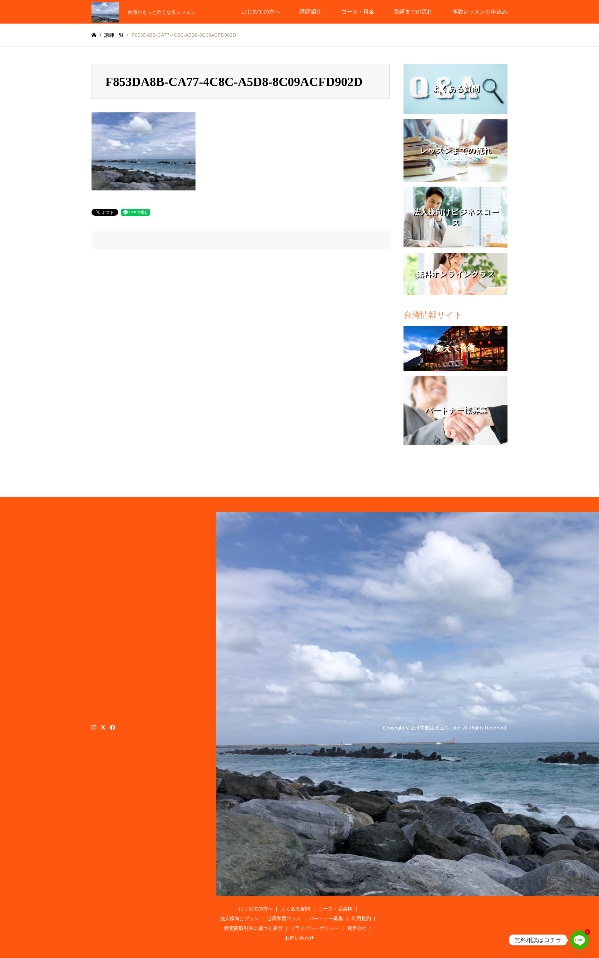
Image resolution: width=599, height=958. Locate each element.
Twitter (103, 727)
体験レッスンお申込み (479, 12)
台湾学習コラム (284, 918)
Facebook (112, 727)
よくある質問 (295, 909)
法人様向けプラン (239, 918)
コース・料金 (357, 12)
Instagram (94, 727)
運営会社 (357, 928)
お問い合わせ (299, 938)
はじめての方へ (260, 12)
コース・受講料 (335, 909)
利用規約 (361, 918)
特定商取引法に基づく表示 (253, 928)
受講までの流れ (413, 12)
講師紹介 (311, 12)
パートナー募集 (326, 918)
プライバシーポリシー (314, 928)
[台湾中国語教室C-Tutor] (105, 12)
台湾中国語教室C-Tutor (435, 727)
